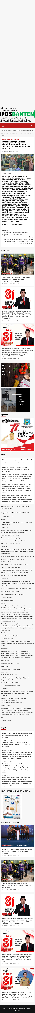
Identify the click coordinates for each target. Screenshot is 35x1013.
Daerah (4, 273)
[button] (3, 125)
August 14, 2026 (13, 358)
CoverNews (25, 1008)
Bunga (11, 139)
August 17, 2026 (13, 283)
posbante (6, 151)
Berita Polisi (5, 139)
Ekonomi (16, 139)
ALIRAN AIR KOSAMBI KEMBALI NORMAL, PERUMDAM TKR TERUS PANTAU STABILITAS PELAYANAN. (16, 279)
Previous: (16, 233)
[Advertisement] (17, 17)
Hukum (9, 845)
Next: (18, 240)
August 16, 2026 (13, 320)
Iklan (9, 306)
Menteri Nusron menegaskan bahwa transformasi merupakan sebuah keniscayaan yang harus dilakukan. (17, 462)
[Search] (32, 125)
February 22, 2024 (14, 151)
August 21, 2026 (13, 855)
